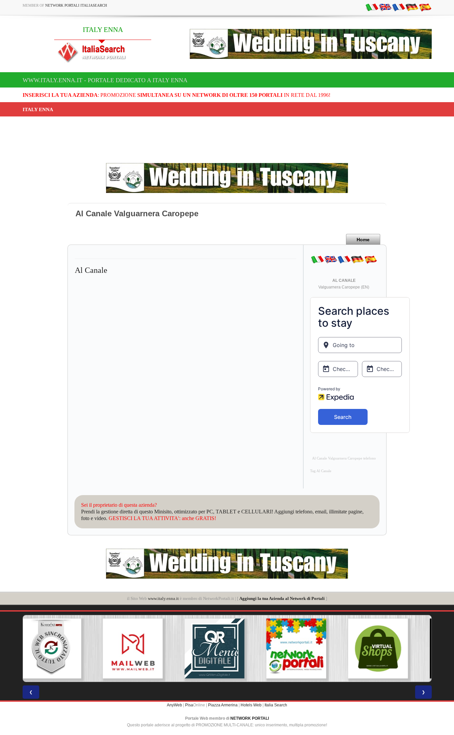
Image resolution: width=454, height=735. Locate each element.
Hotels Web (251, 705)
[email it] (372, 7)
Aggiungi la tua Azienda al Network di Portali (282, 598)
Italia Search (276, 705)
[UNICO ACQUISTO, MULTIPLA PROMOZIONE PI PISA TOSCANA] (227, 648)
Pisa (189, 705)
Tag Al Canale (320, 471)
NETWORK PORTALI (249, 718)
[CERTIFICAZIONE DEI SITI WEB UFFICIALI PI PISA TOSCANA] (390, 648)
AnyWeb (174, 705)
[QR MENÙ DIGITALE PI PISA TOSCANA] (145, 648)
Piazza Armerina (223, 705)
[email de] (411, 7)
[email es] (425, 7)
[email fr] (398, 7)
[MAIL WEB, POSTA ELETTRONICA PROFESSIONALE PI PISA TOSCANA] (63, 648)
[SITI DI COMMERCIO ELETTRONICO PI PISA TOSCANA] (309, 648)
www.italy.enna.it (163, 598)
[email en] (385, 7)
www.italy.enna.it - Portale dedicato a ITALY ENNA (105, 80)
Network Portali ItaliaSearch (76, 5)
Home (363, 239)
